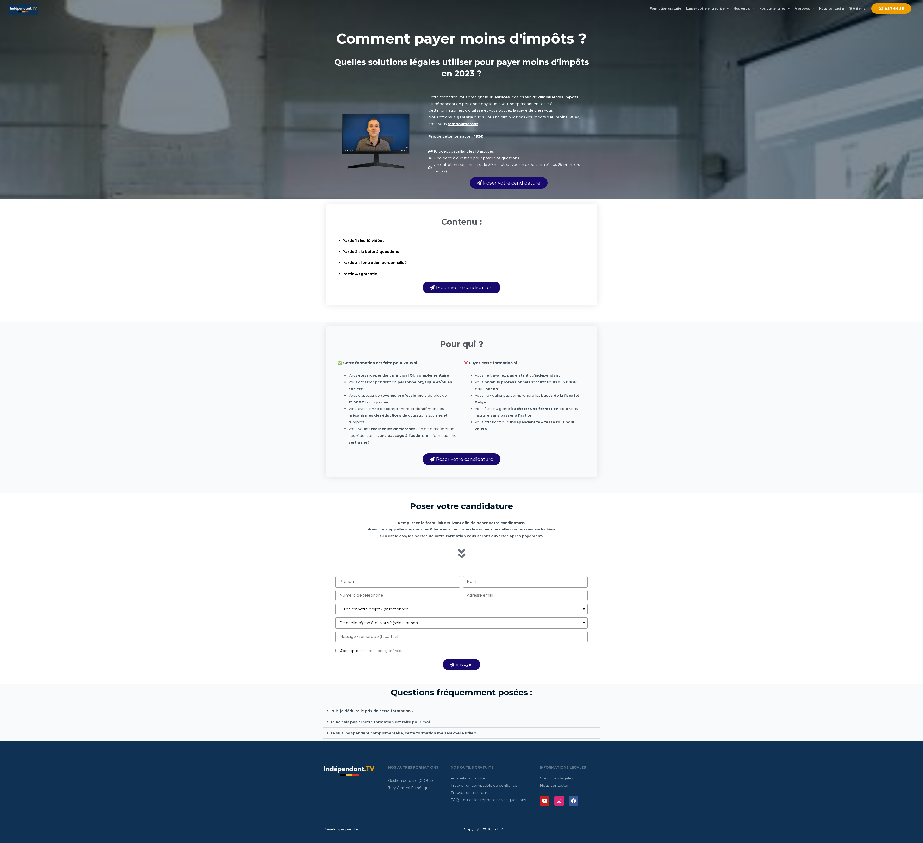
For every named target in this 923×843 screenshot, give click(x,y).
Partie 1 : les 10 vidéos (364, 240)
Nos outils (742, 8)
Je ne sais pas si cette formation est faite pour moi (380, 722)
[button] (461, 240)
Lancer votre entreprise (705, 8)
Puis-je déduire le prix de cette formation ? (372, 711)
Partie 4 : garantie (360, 273)
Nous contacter (832, 8)
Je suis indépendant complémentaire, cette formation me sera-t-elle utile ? (403, 733)
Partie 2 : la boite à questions (371, 251)
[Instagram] (559, 801)
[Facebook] (573, 801)
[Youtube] (544, 801)
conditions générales (384, 650)
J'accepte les (371, 650)
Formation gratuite (665, 8)
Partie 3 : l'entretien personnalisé (375, 262)
